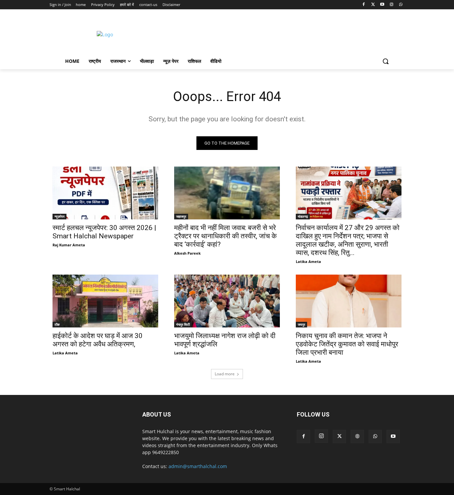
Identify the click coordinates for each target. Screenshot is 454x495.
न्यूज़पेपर (59, 216)
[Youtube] (382, 5)
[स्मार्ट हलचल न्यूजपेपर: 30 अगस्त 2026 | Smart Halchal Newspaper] (105, 193)
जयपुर (301, 324)
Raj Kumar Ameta (69, 244)
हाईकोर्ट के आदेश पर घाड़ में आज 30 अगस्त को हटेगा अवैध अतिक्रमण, (98, 340)
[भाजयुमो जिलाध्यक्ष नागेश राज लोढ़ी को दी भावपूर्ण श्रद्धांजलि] (227, 301)
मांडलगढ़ (303, 216)
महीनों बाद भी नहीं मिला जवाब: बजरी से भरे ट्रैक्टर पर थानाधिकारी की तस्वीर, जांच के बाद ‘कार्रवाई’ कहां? (225, 236)
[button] (386, 61)
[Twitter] (373, 5)
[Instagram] (391, 5)
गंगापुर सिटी (183, 324)
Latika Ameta (308, 261)
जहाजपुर (181, 216)
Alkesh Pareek (187, 253)
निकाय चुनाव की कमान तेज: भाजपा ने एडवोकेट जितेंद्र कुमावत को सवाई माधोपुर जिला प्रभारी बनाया (347, 344)
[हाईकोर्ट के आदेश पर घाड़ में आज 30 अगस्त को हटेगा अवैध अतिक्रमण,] (105, 301)
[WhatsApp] (400, 5)
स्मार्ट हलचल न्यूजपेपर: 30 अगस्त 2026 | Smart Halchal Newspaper (104, 232)
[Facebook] (364, 5)
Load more (225, 374)
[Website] (357, 436)
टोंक (57, 324)
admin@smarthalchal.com (198, 466)
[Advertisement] (283, 34)
